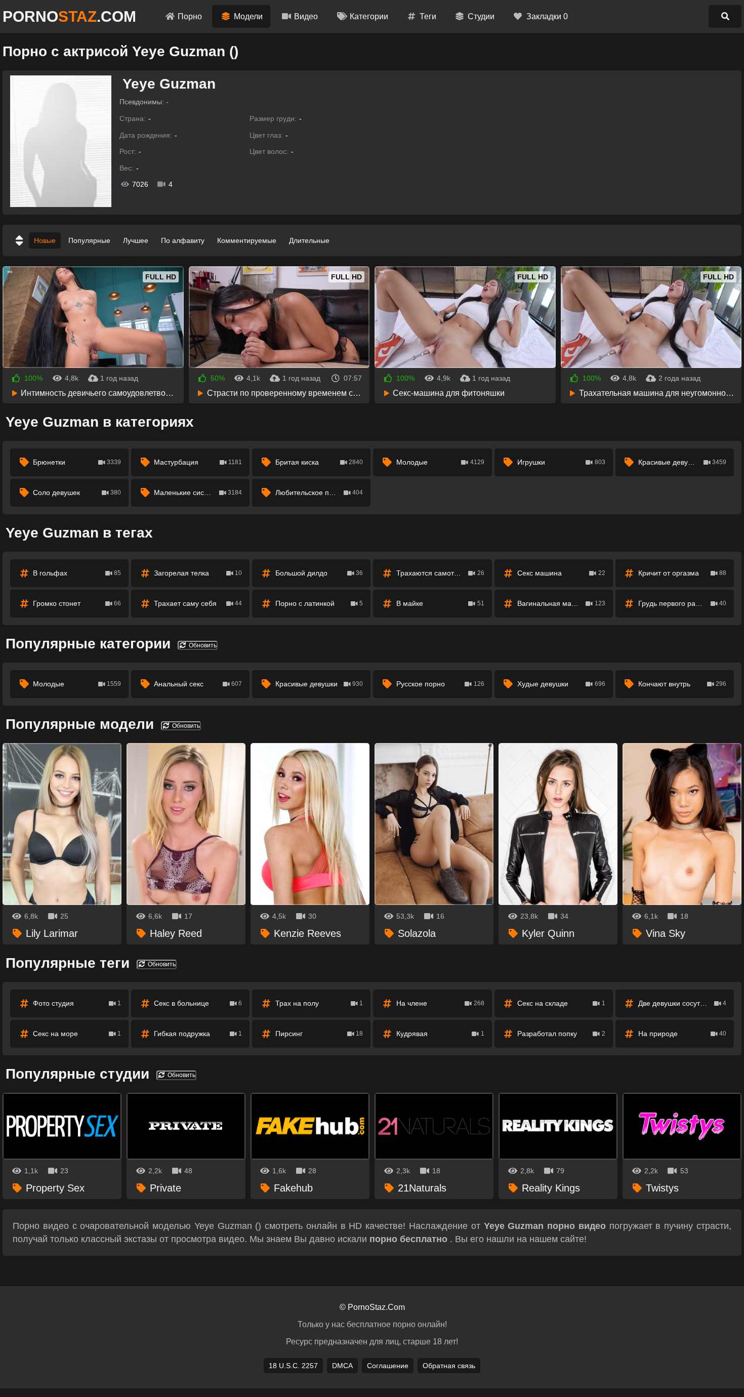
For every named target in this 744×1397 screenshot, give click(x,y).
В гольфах (77, 573)
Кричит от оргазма (682, 573)
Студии (481, 16)
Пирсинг (319, 1034)
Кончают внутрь (682, 684)
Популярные (89, 240)
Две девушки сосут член (682, 1003)
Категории (369, 16)
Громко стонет (77, 603)
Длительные (309, 240)
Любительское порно (319, 492)
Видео (306, 16)
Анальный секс (198, 684)
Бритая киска (319, 462)
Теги (428, 16)
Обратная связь (449, 1366)
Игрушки (561, 462)
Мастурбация (198, 462)
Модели (248, 16)
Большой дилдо (319, 573)
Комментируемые (246, 240)
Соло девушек (77, 492)
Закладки (547, 16)
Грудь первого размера (682, 603)
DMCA (342, 1366)
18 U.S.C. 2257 (293, 1366)
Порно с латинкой (319, 603)
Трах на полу (319, 1003)
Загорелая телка (198, 573)
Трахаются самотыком (440, 573)
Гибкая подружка (198, 1034)
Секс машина (561, 573)
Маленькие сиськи (198, 492)
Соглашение (387, 1366)
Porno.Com (69, 16)
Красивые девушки (682, 462)
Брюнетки (77, 462)
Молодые (440, 462)
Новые (45, 240)
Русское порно (440, 684)
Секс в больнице (198, 1003)
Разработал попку (561, 1034)
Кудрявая (440, 1034)
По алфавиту (182, 240)
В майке (440, 603)
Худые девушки (561, 684)
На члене (440, 1003)
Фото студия (77, 1003)
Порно (190, 16)
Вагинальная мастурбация (561, 603)
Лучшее (135, 240)
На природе (682, 1034)
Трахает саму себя (198, 603)
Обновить (202, 645)
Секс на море (77, 1034)
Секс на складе (561, 1003)
